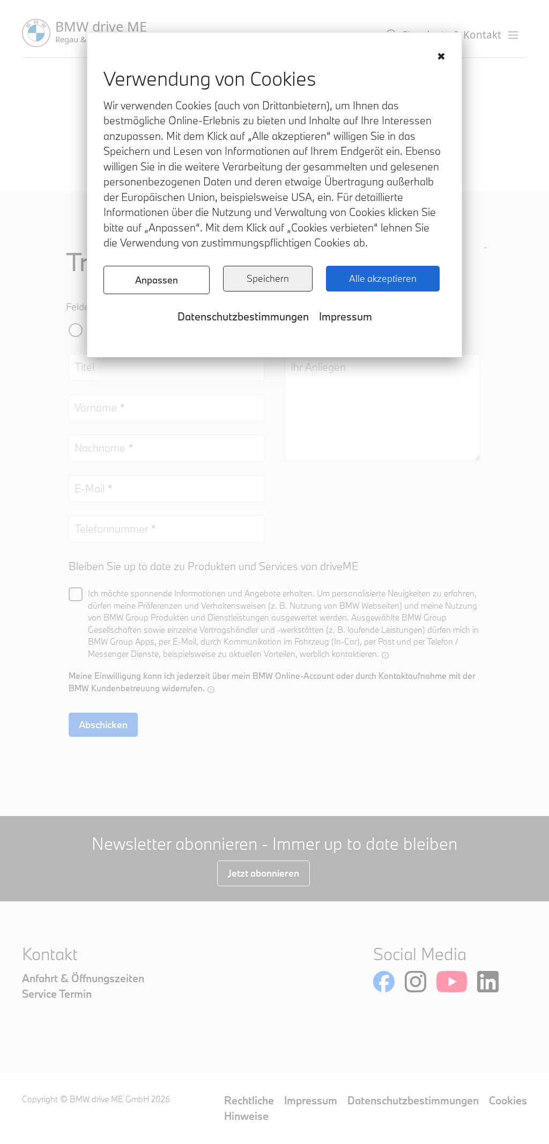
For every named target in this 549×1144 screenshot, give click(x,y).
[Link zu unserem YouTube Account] (451, 981)
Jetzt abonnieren (263, 873)
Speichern (268, 278)
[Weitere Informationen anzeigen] (385, 655)
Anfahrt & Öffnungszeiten (83, 978)
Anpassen (156, 280)
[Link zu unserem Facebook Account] (384, 981)
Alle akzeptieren (383, 278)
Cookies (508, 1100)
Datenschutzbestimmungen (243, 316)
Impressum (345, 316)
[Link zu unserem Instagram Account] (415, 981)
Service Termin (57, 993)
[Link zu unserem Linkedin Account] (488, 981)
